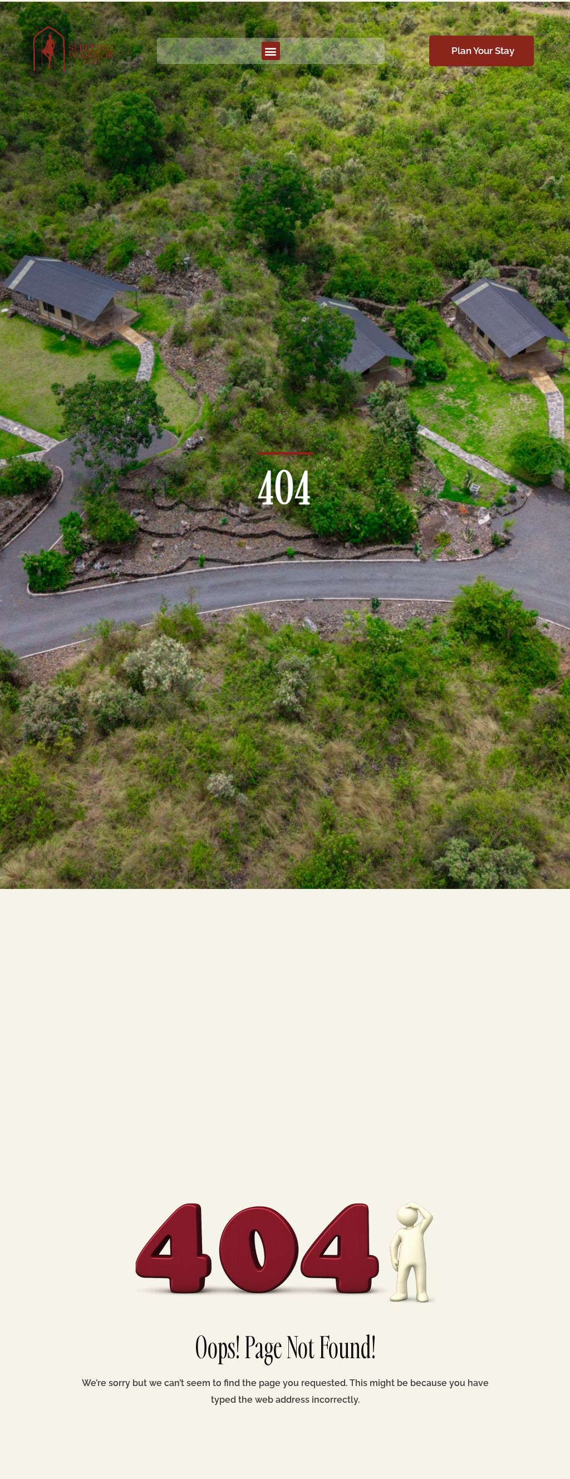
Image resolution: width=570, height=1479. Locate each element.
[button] (271, 51)
